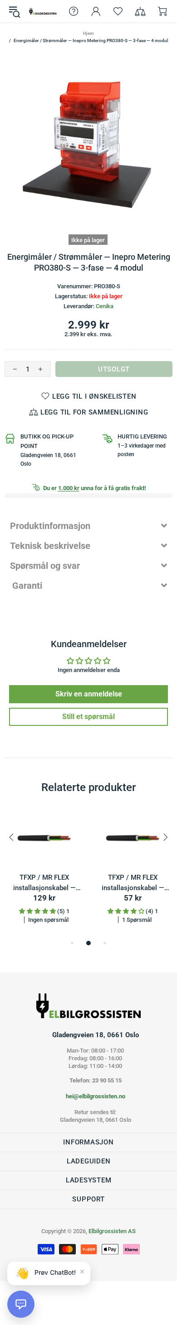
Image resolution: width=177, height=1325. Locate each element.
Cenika (104, 306)
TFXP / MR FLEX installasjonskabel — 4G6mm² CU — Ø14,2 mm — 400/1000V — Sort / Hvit (44, 883)
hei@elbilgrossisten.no (95, 1096)
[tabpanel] (44, 874)
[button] (20, 1304)
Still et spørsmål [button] (88, 716)
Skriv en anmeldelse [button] (88, 694)
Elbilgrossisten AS (43, 11)
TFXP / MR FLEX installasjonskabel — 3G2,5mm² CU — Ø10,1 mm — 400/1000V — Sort (132, 883)
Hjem (88, 33)
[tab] (88, 526)
